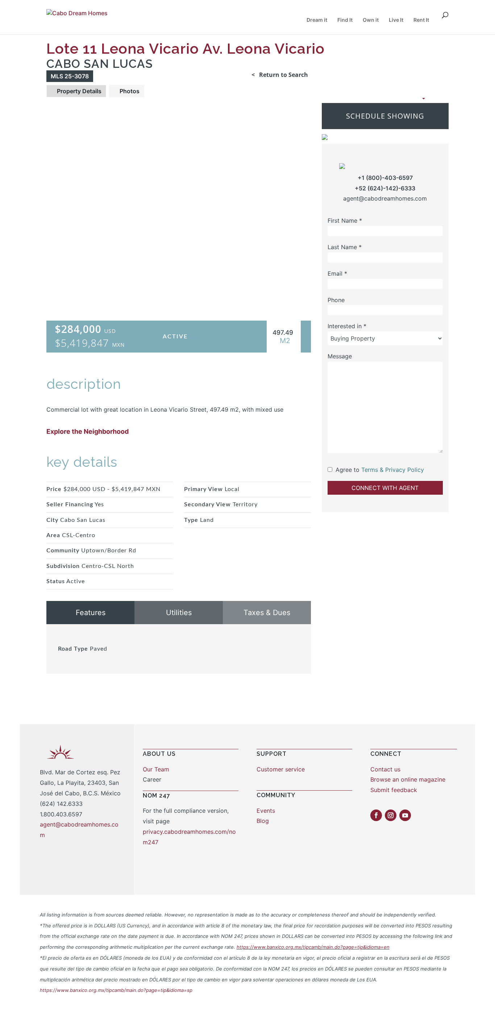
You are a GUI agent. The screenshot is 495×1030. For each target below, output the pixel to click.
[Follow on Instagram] (390, 815)
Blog (263, 820)
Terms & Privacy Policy (392, 469)
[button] (403, 98)
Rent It (421, 20)
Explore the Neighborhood (87, 431)
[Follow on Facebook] (376, 815)
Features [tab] (90, 612)
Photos (129, 91)
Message (340, 356)
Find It (345, 20)
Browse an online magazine (407, 779)
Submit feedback (393, 790)
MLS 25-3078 (70, 76)
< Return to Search (279, 75)
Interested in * (347, 326)
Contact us (385, 769)
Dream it (317, 20)
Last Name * (345, 247)
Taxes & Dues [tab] (267, 612)
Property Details (78, 91)
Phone (336, 300)
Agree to (347, 469)
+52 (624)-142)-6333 (385, 188)
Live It (396, 20)
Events (266, 810)
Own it (371, 20)
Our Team (156, 769)
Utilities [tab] (179, 612)
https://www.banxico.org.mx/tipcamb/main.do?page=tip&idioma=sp (116, 990)
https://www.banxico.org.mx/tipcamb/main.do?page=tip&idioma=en (313, 947)
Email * (337, 273)
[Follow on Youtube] (405, 815)
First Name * (345, 220)
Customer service (281, 769)
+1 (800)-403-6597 (385, 177)
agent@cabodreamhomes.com (385, 198)
